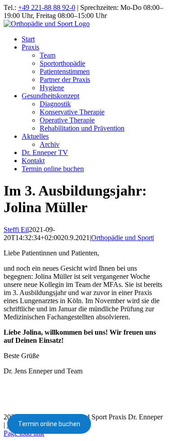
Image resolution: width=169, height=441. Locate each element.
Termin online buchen (49, 423)
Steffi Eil (16, 229)
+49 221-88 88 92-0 (46, 7)
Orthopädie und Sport (122, 237)
